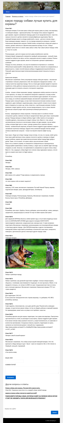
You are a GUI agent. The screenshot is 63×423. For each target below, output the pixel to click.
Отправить (10, 377)
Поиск (55, 412)
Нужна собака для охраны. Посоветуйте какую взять (22, 388)
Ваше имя (9, 358)
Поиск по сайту (10, 409)
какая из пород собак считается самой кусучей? (21, 393)
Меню (8, 12)
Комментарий (10, 365)
